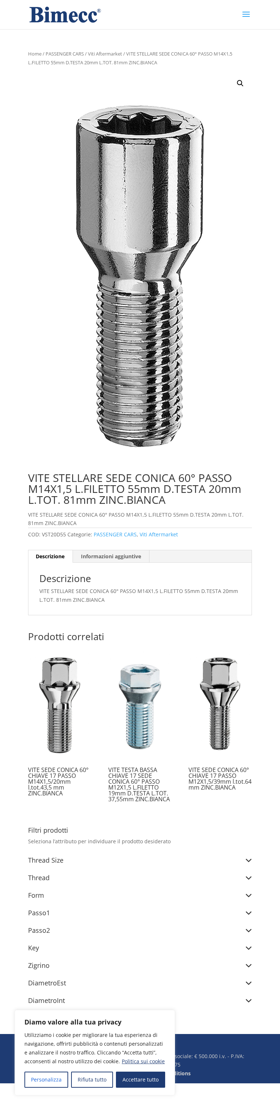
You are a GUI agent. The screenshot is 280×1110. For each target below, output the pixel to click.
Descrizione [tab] (50, 556)
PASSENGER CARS (65, 53)
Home (35, 53)
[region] (95, 1052)
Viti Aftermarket (105, 53)
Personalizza (46, 1079)
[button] (240, 83)
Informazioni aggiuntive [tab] (111, 556)
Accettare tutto (140, 1079)
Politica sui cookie (143, 1061)
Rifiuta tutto (92, 1079)
